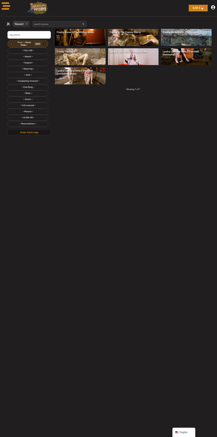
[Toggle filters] (8, 24)
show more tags (29, 132)
